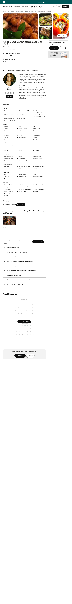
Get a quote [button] (9, 96)
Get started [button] (65, 6)
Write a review (14, 49)
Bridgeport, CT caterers (29, 11)
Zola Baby (55, 1)
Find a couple (25, 6)
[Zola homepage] (36, 6)
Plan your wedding (7, 6)
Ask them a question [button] (38, 241)
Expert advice (17, 6)
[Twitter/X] (8, 93)
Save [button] (29, 355)
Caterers (12, 11)
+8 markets (24, 46)
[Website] (13, 93)
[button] (62, 35)
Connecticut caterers (19, 11)
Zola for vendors (66, 1)
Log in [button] (58, 6)
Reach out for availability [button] (24, 321)
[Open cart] (53, 6)
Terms (35, 1)
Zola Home (60, 1)
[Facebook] (5, 93)
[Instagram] (11, 93)
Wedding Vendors (6, 11)
